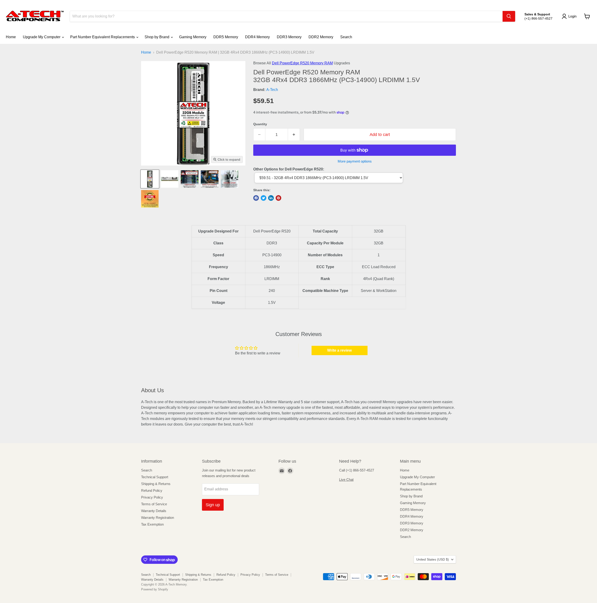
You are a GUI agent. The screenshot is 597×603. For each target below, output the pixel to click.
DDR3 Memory (289, 37)
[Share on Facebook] (256, 198)
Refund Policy (151, 490)
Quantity (260, 124)
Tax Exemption (152, 524)
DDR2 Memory (321, 37)
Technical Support (154, 477)
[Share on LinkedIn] (271, 198)
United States (432, 559)
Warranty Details (153, 511)
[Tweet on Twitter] (263, 198)
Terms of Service (154, 504)
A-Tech (272, 90)
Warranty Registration (157, 518)
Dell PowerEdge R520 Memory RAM (302, 63)
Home (11, 37)
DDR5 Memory (225, 37)
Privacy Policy (152, 497)
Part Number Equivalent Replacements (103, 37)
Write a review (339, 350)
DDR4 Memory (257, 37)
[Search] (509, 16)
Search (346, 37)
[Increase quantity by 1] (294, 134)
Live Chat (346, 480)
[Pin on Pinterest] (278, 198)
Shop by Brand (157, 37)
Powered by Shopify (154, 589)
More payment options (355, 161)
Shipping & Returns (155, 484)
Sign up (213, 504)
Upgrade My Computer (42, 37)
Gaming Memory (192, 37)
